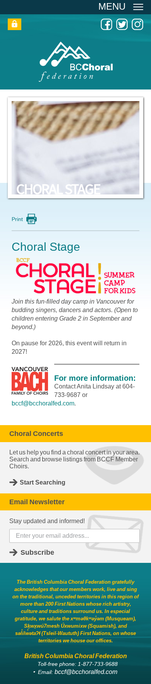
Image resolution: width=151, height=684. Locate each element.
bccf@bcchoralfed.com (43, 403)
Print (17, 219)
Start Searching (42, 482)
